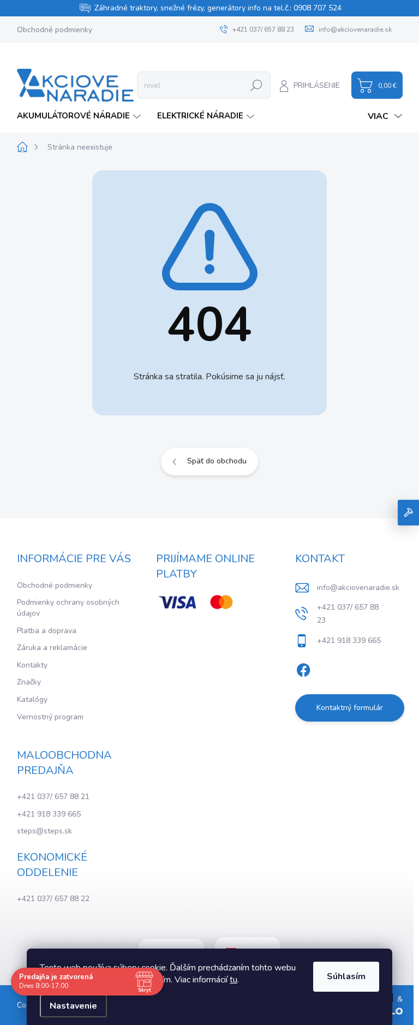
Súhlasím (346, 976)
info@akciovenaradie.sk (358, 587)
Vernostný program (50, 717)
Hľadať (256, 85)
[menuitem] (80, 116)
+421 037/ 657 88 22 (53, 898)
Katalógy (32, 699)
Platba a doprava (46, 630)
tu (233, 980)
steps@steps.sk (44, 831)
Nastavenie (73, 1006)
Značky (29, 682)
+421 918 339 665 (49, 814)
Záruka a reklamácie (52, 647)
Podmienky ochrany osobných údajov (68, 607)
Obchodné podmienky (54, 30)
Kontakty (32, 665)
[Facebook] (303, 668)
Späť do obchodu (217, 461)
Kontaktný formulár (349, 707)
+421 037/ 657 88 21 (53, 796)
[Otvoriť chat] (408, 513)
